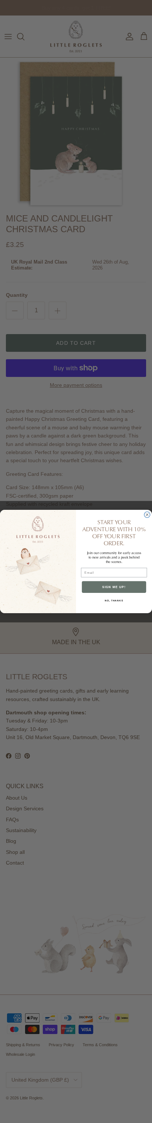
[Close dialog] (147, 515)
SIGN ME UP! (114, 586)
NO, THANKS (114, 600)
